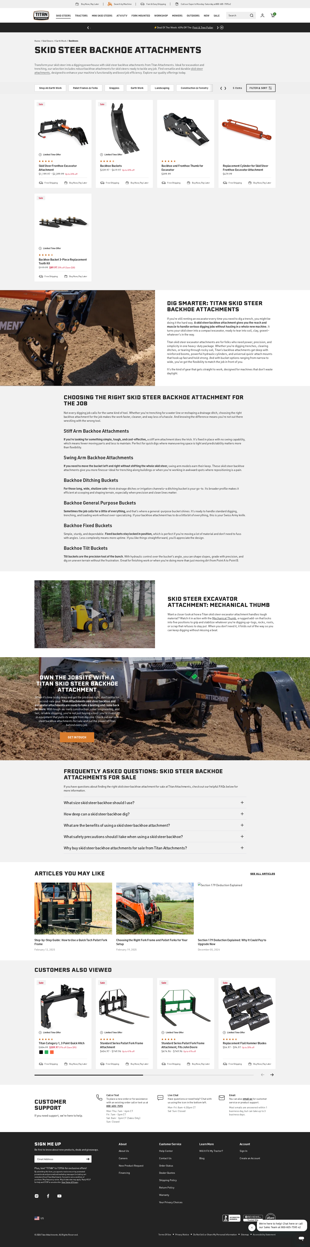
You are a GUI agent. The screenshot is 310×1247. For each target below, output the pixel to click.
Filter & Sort (258, 87)
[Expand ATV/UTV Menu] (122, 20)
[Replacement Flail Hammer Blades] (247, 1006)
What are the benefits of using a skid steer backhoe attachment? (117, 825)
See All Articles (262, 874)
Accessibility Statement (264, 1234)
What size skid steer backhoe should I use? (99, 802)
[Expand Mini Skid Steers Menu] (102, 20)
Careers (123, 1158)
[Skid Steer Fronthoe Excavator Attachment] (62, 128)
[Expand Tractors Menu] (81, 20)
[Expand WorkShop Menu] (161, 20)
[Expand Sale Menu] (216, 20)
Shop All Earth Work (50, 87)
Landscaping (162, 87)
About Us (124, 1150)
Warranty (164, 1194)
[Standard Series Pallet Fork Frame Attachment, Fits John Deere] (185, 1006)
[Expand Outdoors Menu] (193, 20)
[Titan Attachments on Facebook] (48, 1197)
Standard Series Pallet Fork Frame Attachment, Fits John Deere (183, 1045)
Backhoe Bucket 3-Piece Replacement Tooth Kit (63, 261)
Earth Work (60, 41)
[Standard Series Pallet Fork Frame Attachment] (124, 1006)
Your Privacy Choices (170, 1202)
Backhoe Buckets (111, 166)
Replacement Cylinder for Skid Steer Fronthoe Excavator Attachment (245, 168)
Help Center (166, 1150)
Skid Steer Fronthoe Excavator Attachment (58, 168)
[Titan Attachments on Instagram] (36, 1197)
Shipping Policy (168, 1180)
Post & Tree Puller (174, 27)
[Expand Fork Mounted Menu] (140, 20)
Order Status (166, 1165)
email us (248, 1098)
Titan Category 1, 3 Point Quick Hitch (61, 1043)
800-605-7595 (114, 1105)
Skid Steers (47, 41)
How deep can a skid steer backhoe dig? (97, 814)
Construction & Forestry (194, 87)
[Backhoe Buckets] (124, 128)
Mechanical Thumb (224, 618)
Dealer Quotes (167, 1172)
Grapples (114, 87)
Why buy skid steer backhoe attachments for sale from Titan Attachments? (125, 848)
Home (37, 41)
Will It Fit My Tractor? (211, 1150)
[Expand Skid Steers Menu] (63, 20)
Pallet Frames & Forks (85, 87)
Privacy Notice (182, 1234)
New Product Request (131, 1165)
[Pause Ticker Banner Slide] (222, 27)
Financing (124, 1172)
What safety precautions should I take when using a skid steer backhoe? (123, 836)
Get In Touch (77, 737)
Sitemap (245, 1234)
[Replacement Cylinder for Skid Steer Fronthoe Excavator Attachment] (247, 128)
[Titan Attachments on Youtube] (59, 1197)
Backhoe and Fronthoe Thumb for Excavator (182, 168)
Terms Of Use (165, 1234)
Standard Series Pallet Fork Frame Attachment (121, 1045)
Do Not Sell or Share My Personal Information (215, 1234)
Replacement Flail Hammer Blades (244, 1043)
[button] (272, 15)
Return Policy (166, 1187)
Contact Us (165, 1158)
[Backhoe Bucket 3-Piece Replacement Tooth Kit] (62, 222)
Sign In (243, 1150)
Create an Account (250, 1158)
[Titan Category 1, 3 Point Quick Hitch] (62, 1006)
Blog (202, 1158)
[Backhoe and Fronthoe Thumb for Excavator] (185, 128)
